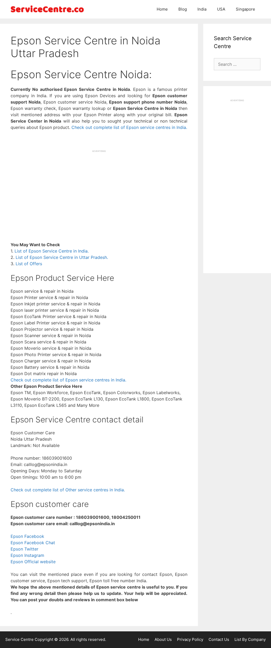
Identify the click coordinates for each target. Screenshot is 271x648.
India (201, 9)
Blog (182, 9)
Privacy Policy (190, 639)
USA (221, 9)
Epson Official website (33, 561)
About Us (163, 639)
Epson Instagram (27, 555)
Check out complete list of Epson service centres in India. (129, 127)
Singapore (245, 9)
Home (162, 9)
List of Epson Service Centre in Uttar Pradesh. (62, 257)
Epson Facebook (27, 536)
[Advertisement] (99, 190)
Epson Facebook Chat (33, 542)
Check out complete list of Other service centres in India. (68, 489)
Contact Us (219, 639)
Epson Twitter (24, 549)
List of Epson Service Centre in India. (52, 251)
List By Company (250, 639)
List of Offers (29, 263)
